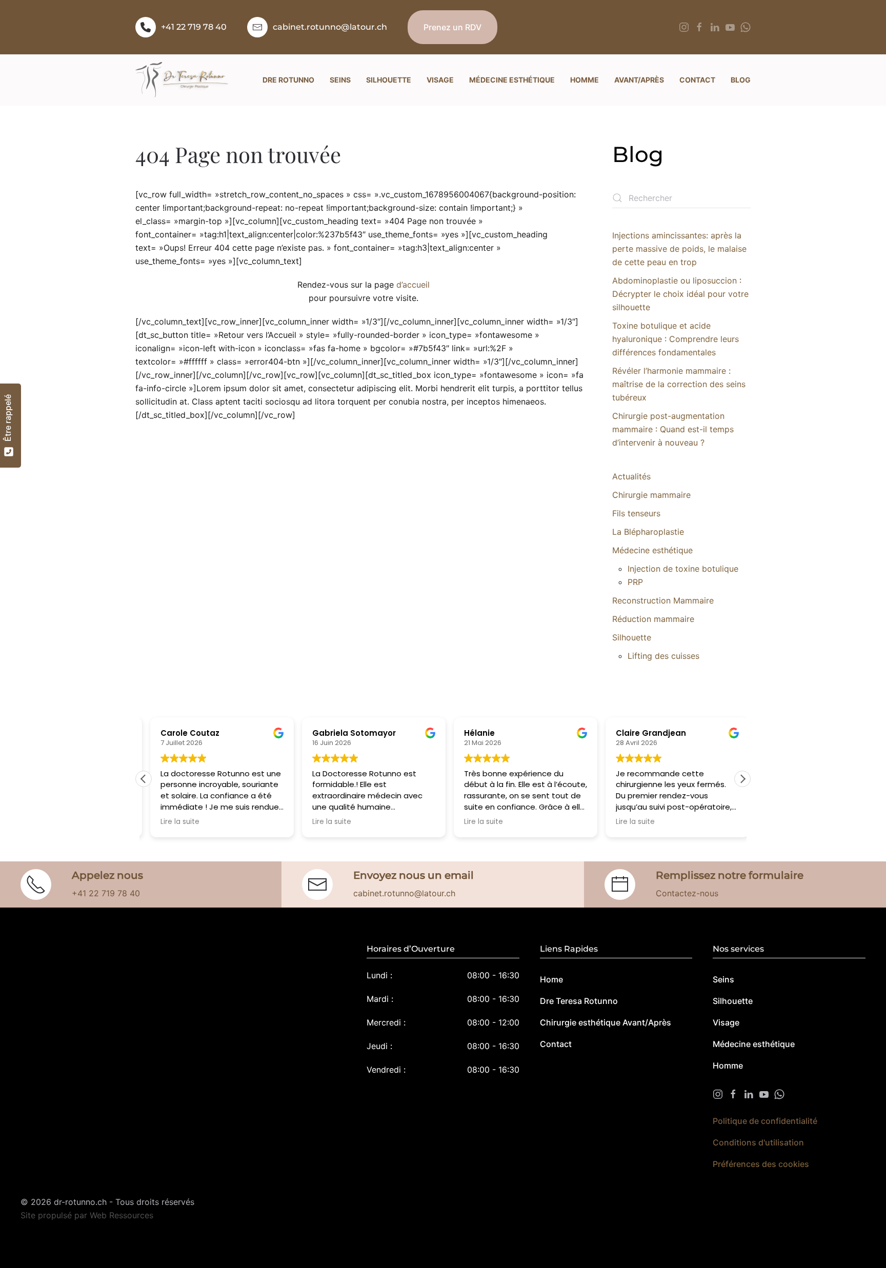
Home (551, 979)
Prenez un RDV (452, 27)
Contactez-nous (687, 893)
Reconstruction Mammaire (663, 600)
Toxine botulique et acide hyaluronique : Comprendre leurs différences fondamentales (675, 338)
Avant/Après (639, 79)
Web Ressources (121, 1215)
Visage (726, 1022)
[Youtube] (730, 26)
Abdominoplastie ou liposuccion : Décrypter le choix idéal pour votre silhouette (680, 293)
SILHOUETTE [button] (388, 79)
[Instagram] (684, 26)
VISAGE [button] (440, 79)
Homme (728, 1065)
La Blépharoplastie (648, 532)
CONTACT (697, 79)
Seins (723, 979)
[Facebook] (699, 26)
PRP (635, 582)
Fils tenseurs (636, 513)
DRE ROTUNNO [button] (288, 79)
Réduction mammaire (653, 619)
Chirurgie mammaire (651, 495)
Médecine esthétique (652, 550)
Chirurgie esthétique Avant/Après (605, 1022)
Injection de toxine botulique (683, 568)
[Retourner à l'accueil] (181, 80)
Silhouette (631, 637)
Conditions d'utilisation (758, 1142)
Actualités (631, 476)
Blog (741, 79)
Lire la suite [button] (173, 822)
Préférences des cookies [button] (761, 1164)
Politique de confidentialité (765, 1121)
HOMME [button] (584, 79)
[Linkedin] (715, 26)
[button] (742, 779)
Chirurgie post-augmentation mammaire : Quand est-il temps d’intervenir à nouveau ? (673, 429)
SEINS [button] (340, 79)
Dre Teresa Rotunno (579, 1001)
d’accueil (413, 284)
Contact (556, 1044)
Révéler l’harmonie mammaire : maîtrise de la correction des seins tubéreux (679, 384)
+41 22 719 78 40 (194, 27)
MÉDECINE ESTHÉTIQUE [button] (512, 79)
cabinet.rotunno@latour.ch (330, 27)
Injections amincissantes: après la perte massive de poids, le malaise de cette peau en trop (679, 248)
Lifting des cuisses (663, 656)
